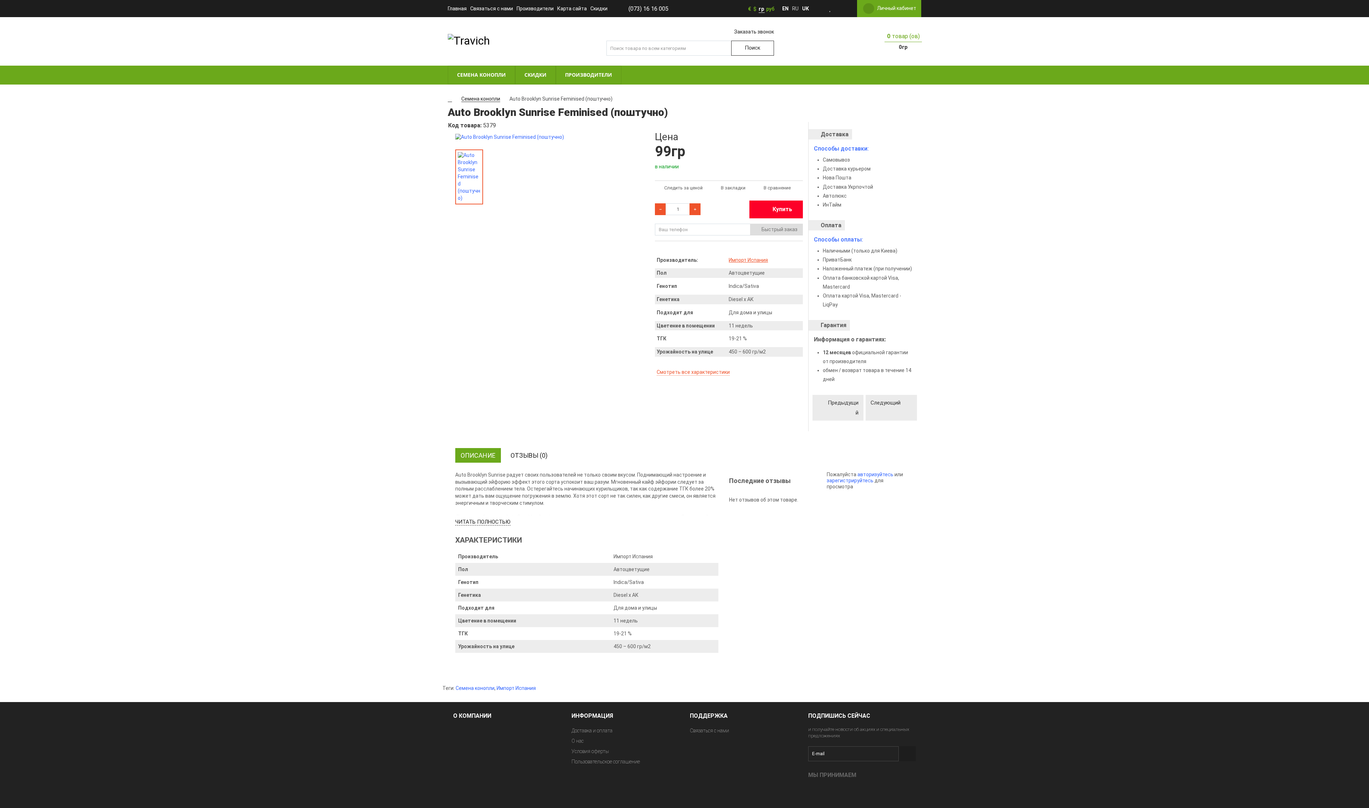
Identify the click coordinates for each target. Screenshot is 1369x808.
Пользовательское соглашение (605, 761)
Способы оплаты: (838, 239)
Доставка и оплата (591, 730)
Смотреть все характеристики (693, 372)
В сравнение (777, 187)
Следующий (886, 403)
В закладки (733, 187)
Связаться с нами (491, 8)
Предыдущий (843, 408)
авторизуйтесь (875, 474)
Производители (535, 8)
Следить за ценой (683, 187)
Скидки (598, 8)
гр (761, 9)
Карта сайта (572, 8)
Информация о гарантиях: (850, 339)
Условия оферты (590, 751)
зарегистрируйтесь (850, 480)
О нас (577, 741)
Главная (457, 8)
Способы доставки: (841, 148)
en (785, 8)
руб (770, 9)
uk (805, 8)
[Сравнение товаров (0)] (840, 8)
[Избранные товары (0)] (830, 8)
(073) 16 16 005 (648, 8)
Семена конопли (475, 688)
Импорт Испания (748, 260)
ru (795, 8)
